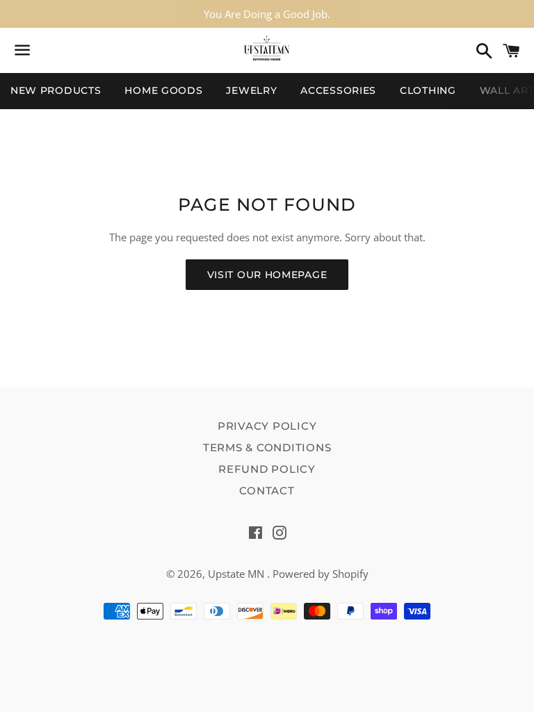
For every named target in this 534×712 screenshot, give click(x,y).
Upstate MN (237, 574)
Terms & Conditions (267, 447)
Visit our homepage (267, 274)
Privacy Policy (267, 425)
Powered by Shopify (321, 574)
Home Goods (163, 90)
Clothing (428, 90)
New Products (55, 90)
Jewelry (251, 90)
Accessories (338, 90)
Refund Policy (267, 469)
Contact (266, 490)
